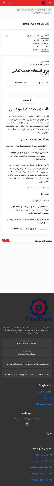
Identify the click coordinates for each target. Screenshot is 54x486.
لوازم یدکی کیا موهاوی (25, 9)
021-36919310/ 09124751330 (27, 343)
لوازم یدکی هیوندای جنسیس (40, 461)
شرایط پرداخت (46, 398)
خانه (49, 9)
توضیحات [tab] (27, 100)
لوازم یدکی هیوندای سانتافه (41, 467)
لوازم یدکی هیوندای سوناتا (41, 473)
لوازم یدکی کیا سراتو (44, 454)
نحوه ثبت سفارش (45, 391)
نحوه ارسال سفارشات (43, 404)
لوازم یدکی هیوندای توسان (41, 479)
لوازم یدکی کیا (40, 9)
